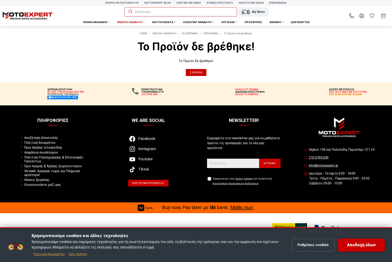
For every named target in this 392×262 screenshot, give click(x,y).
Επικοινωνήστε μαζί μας (42, 185)
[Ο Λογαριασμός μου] (361, 16)
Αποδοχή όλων (361, 245)
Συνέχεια (196, 72)
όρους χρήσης (244, 178)
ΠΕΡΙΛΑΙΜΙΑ (211, 33)
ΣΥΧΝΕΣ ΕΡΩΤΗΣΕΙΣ (220, 2)
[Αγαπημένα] (372, 16)
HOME (143, 33)
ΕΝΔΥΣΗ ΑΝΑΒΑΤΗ (164, 33)
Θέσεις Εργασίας (36, 180)
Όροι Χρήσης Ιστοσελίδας (43, 147)
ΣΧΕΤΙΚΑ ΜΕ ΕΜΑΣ (188, 2)
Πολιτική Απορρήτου (39, 143)
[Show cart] (383, 15)
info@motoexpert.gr (323, 165)
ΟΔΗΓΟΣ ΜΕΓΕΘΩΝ (251, 2)
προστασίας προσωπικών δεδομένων (235, 183)
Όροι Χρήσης (78, 254)
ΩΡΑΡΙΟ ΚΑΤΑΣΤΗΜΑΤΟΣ (122, 2)
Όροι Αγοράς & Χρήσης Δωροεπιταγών (53, 166)
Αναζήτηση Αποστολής (41, 138)
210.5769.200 (319, 157)
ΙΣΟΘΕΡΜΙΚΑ (190, 33)
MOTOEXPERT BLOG (157, 2)
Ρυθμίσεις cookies (313, 245)
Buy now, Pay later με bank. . (208, 207)
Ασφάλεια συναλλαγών (41, 152)
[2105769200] (351, 16)
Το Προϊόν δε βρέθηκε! (238, 33)
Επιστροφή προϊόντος (148, 183)
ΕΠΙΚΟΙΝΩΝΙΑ (278, 2)
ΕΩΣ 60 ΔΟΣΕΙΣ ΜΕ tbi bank (345, 94)
